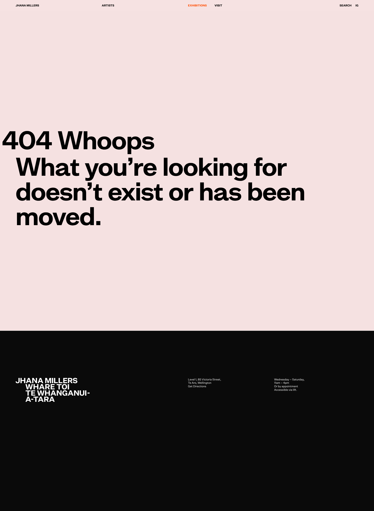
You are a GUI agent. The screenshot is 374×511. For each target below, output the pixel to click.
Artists (108, 5)
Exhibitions (197, 5)
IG (356, 5)
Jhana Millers (27, 5)
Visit (218, 5)
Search (345, 5)
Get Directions (197, 386)
